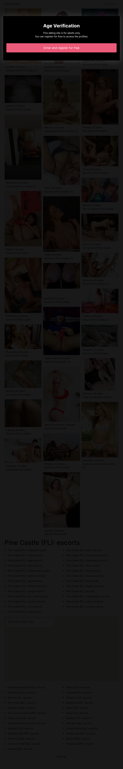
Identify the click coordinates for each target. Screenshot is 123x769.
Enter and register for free (61, 48)
